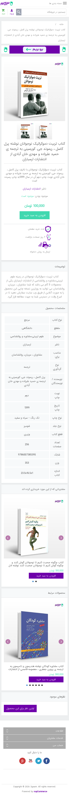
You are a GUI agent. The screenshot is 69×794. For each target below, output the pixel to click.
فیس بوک (46, 761)
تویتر (38, 761)
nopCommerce (40, 791)
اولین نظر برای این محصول (20, 708)
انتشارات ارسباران (32, 189)
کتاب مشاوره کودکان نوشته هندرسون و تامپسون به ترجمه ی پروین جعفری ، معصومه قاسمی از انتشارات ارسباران (35, 668)
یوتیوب (30, 761)
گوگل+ (22, 761)
